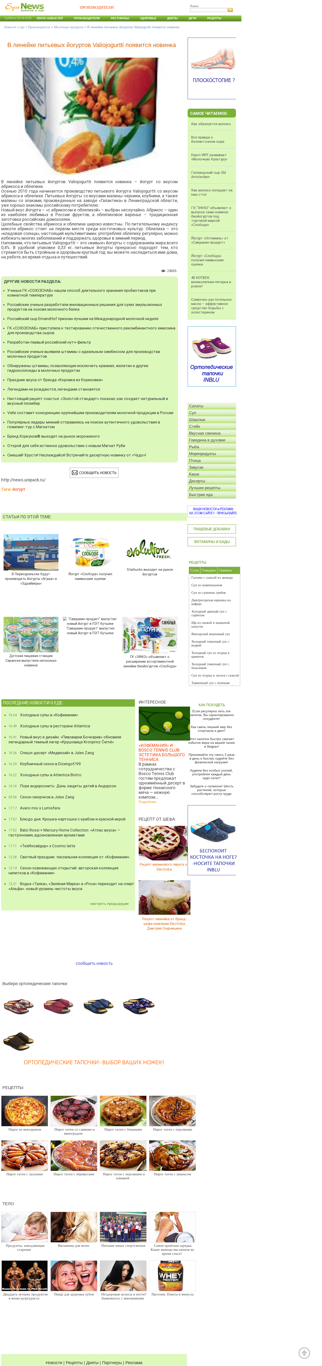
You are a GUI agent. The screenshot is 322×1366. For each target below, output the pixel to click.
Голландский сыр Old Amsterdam (208, 174)
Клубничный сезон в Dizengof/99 (44, 763)
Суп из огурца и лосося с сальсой (215, 675)
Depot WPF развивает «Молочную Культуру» (209, 157)
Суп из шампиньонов (206, 585)
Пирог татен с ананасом (172, 1174)
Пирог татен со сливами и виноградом (74, 1131)
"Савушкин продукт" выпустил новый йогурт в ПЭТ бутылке (90, 630)
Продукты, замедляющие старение (25, 1247)
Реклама (133, 1362)
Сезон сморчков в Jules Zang (41, 797)
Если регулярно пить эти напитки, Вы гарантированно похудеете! (211, 715)
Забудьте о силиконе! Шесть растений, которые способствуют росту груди (211, 790)
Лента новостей (50, 18)
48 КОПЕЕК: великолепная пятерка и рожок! (211, 282)
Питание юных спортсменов (123, 1245)
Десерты (197, 481)
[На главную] (23, 14)
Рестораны (120, 18)
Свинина (225, 570)
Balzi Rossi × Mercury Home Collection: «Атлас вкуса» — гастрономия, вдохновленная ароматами (64, 832)
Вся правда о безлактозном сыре (207, 139)
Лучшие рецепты (204, 488)
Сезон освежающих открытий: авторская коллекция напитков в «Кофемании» (63, 870)
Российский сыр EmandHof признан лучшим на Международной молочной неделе (82, 318)
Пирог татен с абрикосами (74, 1174)
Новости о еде (14, 27)
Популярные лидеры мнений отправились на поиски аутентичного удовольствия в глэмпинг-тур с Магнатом (83, 424)
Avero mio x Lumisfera (34, 808)
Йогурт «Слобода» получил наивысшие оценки (90, 576)
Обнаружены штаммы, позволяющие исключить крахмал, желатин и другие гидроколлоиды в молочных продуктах (77, 368)
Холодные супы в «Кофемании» (43, 715)
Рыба (194, 447)
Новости (54, 1362)
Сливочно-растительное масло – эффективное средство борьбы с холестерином (211, 305)
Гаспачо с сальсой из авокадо (212, 577)
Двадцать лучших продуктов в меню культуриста (25, 1296)
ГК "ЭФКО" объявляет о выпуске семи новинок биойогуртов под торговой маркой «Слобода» (211, 216)
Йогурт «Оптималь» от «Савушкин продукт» (209, 240)
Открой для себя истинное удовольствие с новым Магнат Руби (66, 445)
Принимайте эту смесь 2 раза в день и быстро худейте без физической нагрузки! (212, 758)
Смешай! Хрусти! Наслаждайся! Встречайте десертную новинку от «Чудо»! (76, 455)
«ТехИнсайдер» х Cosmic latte (41, 845)
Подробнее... (148, 802)
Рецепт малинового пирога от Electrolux (164, 867)
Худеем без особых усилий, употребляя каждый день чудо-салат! (211, 774)
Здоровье (148, 18)
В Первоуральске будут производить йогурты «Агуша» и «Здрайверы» (31, 579)
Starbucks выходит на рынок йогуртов (150, 572)
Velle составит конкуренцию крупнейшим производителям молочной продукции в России (90, 412)
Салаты (196, 406)
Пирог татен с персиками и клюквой (124, 1176)
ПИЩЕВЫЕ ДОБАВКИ (212, 529)
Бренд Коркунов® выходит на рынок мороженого (53, 436)
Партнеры (112, 1362)
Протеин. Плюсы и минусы (173, 1294)
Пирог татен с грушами (24, 1174)
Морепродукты (202, 453)
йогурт (18, 489)
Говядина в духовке (207, 440)
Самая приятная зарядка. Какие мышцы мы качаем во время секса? (172, 1249)
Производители (87, 18)
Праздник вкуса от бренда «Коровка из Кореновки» (55, 379)
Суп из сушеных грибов (208, 592)
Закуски (196, 467)
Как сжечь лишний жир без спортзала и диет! (211, 728)
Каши (194, 474)
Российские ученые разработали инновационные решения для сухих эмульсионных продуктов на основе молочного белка (84, 307)
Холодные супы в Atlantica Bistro (44, 774)
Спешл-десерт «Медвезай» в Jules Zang (51, 752)
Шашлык (197, 419)
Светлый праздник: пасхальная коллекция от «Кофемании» (68, 857)
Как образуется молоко (211, 124)
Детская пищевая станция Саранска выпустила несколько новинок (31, 660)
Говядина (209, 570)
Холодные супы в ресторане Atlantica (49, 726)
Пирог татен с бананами (123, 1129)
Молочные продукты (68, 27)
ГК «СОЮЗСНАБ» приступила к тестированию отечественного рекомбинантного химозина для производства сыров (91, 330)
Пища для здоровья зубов (74, 1294)
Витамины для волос (74, 1245)
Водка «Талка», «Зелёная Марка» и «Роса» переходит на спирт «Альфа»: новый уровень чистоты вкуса (71, 886)
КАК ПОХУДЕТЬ (212, 705)
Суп (192, 413)
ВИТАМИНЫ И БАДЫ (212, 542)
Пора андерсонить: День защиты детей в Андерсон (62, 786)
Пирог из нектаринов (24, 1129)
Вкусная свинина (204, 433)
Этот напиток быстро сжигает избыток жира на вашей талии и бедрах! (211, 742)
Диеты (172, 18)
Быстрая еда (201, 494)
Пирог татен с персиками (172, 1129)
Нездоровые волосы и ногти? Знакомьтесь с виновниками (123, 1296)
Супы (194, 570)
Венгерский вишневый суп (210, 634)
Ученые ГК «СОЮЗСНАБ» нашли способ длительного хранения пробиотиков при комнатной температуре (81, 292)
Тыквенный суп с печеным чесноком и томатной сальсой (212, 685)
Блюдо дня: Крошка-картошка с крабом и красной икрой (66, 819)
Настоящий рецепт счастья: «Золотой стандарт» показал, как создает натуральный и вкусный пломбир (87, 401)
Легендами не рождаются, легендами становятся (53, 389)
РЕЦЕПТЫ (197, 562)
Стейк (194, 426)
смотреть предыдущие (109, 904)
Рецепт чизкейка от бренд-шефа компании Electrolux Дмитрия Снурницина (164, 923)
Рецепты (214, 18)
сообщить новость (94, 963)
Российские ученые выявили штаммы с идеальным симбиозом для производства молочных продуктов (83, 354)
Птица (195, 460)
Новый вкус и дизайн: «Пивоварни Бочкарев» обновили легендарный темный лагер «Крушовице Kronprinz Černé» (64, 739)
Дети (192, 18)
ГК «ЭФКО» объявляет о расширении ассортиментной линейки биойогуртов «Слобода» (150, 661)
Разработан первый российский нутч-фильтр (49, 342)
